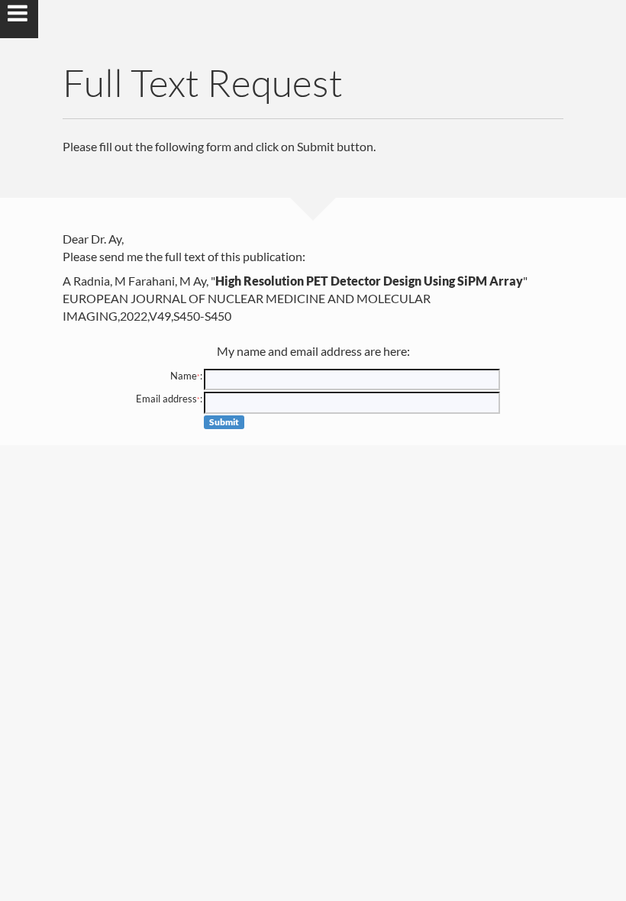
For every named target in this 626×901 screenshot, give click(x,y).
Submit (224, 422)
